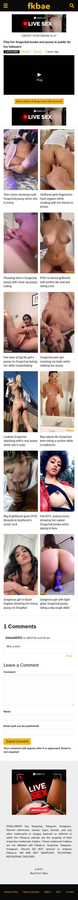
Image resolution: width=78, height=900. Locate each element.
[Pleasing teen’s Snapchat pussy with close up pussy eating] (21, 242)
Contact (70, 892)
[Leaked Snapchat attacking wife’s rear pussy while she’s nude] (21, 401)
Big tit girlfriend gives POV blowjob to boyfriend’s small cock (20, 520)
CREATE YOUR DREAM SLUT (39, 35)
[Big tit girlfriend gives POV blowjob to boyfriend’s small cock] (21, 480)
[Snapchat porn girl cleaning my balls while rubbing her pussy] (57, 322)
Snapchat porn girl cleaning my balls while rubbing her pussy (55, 361)
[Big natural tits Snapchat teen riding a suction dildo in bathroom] (57, 401)
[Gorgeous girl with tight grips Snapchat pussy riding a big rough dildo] (57, 564)
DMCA (47, 892)
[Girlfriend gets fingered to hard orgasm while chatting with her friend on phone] (57, 159)
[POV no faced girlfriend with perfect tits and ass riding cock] (57, 242)
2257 (58, 892)
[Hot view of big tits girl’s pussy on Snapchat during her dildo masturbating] (21, 322)
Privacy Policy (11, 892)
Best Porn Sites (39, 873)
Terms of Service (31, 892)
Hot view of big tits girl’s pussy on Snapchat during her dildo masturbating (20, 361)
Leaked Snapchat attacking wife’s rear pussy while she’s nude (21, 440)
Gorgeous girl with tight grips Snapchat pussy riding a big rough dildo (55, 603)
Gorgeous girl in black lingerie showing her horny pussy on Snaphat (21, 603)
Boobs (26, 51)
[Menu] (5, 5)
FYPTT (39, 869)
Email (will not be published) (21, 726)
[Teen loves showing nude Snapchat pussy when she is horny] (21, 159)
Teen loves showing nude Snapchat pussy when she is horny (21, 198)
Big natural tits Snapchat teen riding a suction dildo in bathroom (56, 440)
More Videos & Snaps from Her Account (39, 101)
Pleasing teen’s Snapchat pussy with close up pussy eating (20, 282)
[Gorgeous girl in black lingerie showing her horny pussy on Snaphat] (21, 564)
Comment (9, 671)
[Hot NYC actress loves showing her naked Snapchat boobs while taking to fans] (57, 480)
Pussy (37, 51)
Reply (69, 655)
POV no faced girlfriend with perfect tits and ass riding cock (55, 282)
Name (7, 711)
